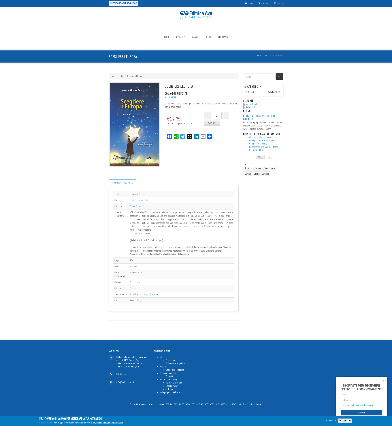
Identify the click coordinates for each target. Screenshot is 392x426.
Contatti (169, 376)
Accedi (250, 3)
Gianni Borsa (170, 96)
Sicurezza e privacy (168, 379)
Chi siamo (223, 37)
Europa (133, 288)
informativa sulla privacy (362, 405)
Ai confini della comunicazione (262, 137)
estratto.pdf (252, 104)
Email (343, 394)
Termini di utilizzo (174, 382)
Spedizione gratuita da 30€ (123, 3)
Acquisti (163, 366)
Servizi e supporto (168, 373)
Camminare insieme (258, 143)
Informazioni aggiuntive (122, 182)
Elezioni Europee (261, 173)
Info (161, 357)
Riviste (179, 37)
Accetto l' (358, 405)
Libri (166, 37)
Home (259, 56)
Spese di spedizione (175, 369)
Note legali (170, 389)
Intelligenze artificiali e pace (262, 140)
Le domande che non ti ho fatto (263, 146)
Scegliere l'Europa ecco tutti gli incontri (262, 117)
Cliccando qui (44, 423)
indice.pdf (250, 107)
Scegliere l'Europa (253, 168)
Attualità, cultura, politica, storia (145, 294)
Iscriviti (361, 412)
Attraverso (135, 282)
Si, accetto (331, 420)
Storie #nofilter (256, 150)
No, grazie (345, 420)
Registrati (264, 3)
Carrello (280, 3)
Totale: (271, 92)
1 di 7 (260, 157)
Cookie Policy (172, 385)
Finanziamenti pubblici (176, 363)
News (208, 37)
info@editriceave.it (125, 382)
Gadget (196, 37)
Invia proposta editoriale (171, 392)
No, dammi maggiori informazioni (108, 422)
